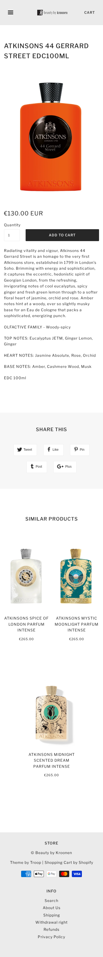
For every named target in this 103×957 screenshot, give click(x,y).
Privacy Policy (51, 937)
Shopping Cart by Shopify (69, 862)
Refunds (51, 929)
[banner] (52, 12)
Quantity (12, 225)
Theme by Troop (25, 862)
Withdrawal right (51, 922)
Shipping (51, 915)
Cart (89, 12)
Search (51, 900)
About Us (51, 907)
